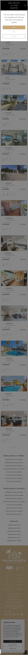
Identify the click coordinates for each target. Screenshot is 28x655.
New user (14, 36)
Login (14, 27)
